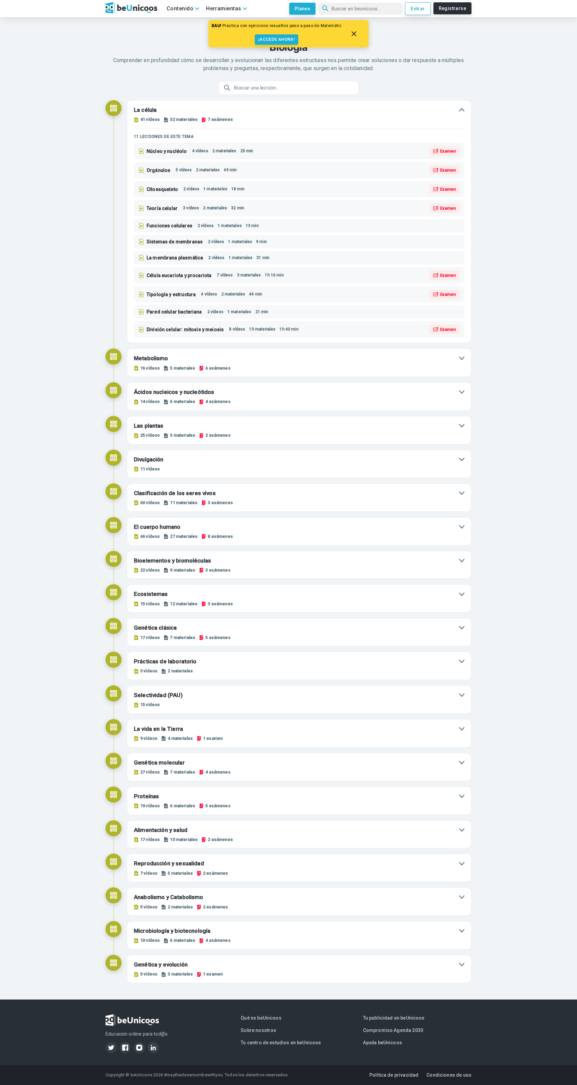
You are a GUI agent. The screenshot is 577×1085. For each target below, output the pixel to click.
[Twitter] (111, 1047)
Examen (448, 151)
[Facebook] (125, 1047)
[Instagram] (139, 1047)
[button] (299, 114)
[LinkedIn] (153, 1047)
